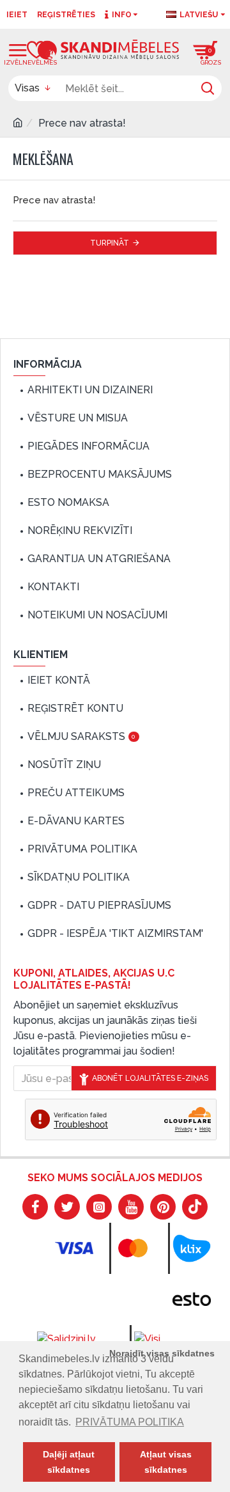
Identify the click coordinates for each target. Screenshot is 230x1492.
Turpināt (109, 243)
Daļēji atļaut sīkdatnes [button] (69, 1462)
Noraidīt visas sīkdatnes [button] (162, 1353)
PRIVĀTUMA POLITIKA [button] (129, 1422)
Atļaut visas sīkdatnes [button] (166, 1462)
